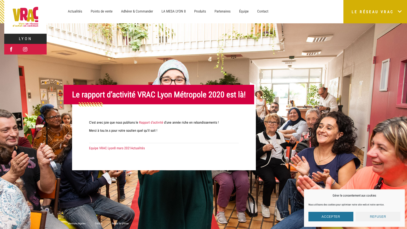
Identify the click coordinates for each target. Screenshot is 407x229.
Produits (200, 11)
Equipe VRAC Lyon (101, 148)
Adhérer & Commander (137, 11)
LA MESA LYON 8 (174, 11)
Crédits (98, 223)
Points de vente (102, 11)
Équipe (244, 11)
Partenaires (223, 11)
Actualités (75, 11)
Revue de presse (120, 223)
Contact (262, 11)
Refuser (378, 216)
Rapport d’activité (151, 122)
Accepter (331, 216)
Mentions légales (76, 223)
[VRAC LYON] (25, 16)
